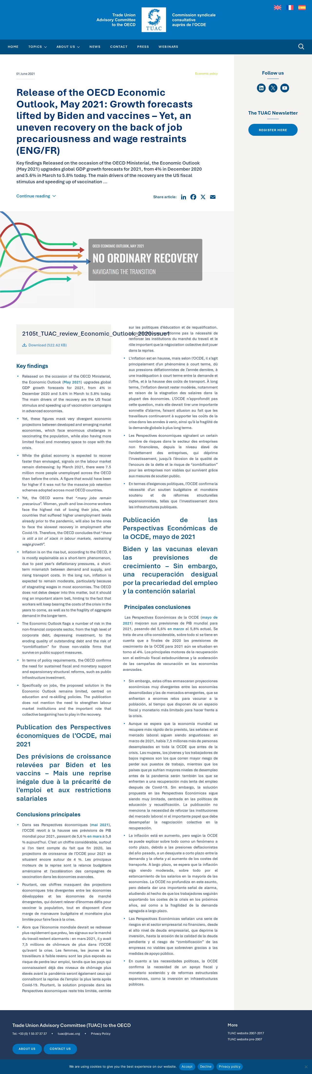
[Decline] (305, 1066)
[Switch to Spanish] (302, 7)
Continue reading (33, 196)
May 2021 (72, 382)
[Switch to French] (290, 7)
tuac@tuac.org (69, 1033)
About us (27, 1049)
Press (143, 46)
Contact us (60, 1049)
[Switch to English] (278, 7)
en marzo (175, 628)
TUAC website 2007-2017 (246, 1033)
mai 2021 (100, 824)
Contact (118, 46)
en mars (94, 836)
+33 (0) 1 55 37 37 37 (32, 1033)
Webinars (168, 46)
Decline (206, 1066)
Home (13, 46)
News (94, 46)
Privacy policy (229, 1066)
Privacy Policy (100, 1033)
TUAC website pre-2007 (245, 1039)
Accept (187, 1066)
